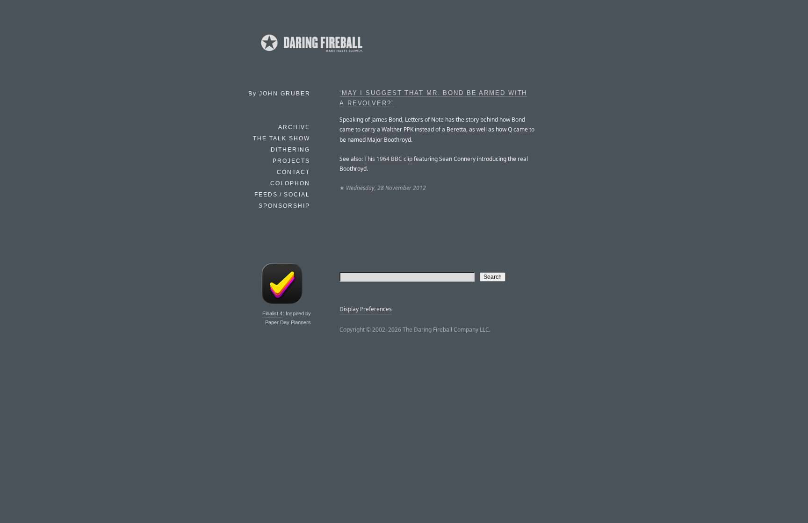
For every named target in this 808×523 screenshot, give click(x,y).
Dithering (290, 149)
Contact (293, 172)
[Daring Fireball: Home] (311, 54)
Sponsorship (284, 206)
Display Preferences (365, 309)
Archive (294, 127)
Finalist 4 (272, 313)
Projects (291, 161)
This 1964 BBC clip (388, 159)
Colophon (290, 183)
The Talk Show (281, 138)
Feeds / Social (282, 194)
